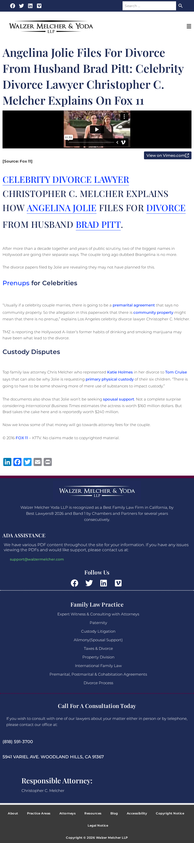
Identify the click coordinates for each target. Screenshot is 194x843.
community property (153, 312)
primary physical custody (110, 379)
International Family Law (98, 665)
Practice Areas (39, 813)
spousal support (118, 399)
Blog (114, 813)
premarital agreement (134, 305)
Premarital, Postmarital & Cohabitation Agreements (98, 674)
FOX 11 (22, 437)
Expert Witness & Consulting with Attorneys (98, 614)
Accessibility (137, 813)
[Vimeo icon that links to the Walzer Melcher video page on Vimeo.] (39, 6)
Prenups (16, 283)
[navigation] (188, 27)
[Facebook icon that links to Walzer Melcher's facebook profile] (12, 6)
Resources (93, 813)
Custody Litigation (98, 631)
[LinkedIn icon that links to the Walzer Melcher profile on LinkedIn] (30, 6)
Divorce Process (98, 682)
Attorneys (67, 813)
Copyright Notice (170, 813)
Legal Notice (98, 825)
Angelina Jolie (61, 207)
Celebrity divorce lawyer (66, 179)
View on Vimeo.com (169, 155)
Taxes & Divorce (98, 648)
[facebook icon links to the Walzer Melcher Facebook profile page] (75, 583)
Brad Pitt (98, 224)
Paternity (98, 622)
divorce (166, 207)
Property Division (98, 657)
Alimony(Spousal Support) (98, 639)
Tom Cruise (176, 372)
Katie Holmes (120, 372)
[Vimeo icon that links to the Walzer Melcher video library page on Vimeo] (118, 583)
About (13, 813)
